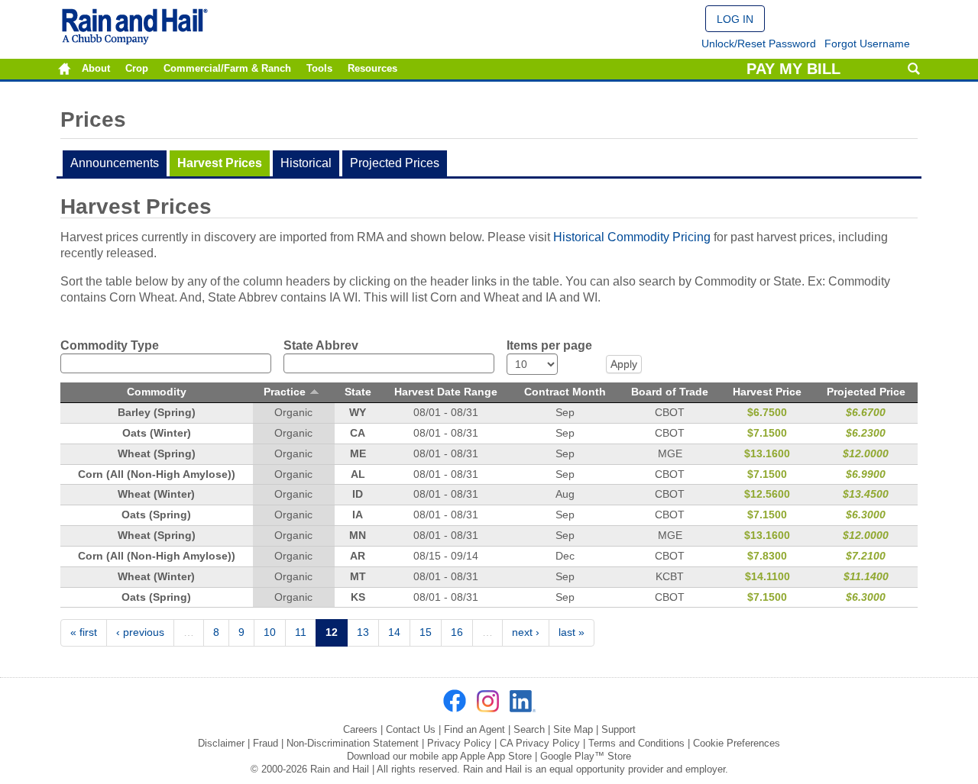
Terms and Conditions (636, 743)
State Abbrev (320, 345)
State (358, 392)
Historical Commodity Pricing (632, 237)
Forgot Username (867, 43)
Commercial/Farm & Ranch (227, 68)
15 (425, 632)
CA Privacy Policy (540, 743)
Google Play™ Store (585, 756)
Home (64, 69)
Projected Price (866, 392)
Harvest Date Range (445, 392)
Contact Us (411, 729)
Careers (360, 729)
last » (572, 632)
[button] (735, 18)
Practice (285, 392)
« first (83, 632)
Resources (372, 68)
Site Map (573, 729)
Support (618, 729)
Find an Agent (474, 729)
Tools (319, 68)
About (96, 68)
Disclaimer (221, 743)
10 (270, 632)
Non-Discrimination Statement (353, 743)
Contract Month (565, 392)
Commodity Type (109, 345)
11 (300, 632)
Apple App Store (496, 756)
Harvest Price (767, 392)
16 (457, 632)
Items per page (549, 345)
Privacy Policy (459, 743)
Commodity (156, 392)
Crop (136, 68)
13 (363, 632)
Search (913, 69)
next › (525, 632)
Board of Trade (669, 392)
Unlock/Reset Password (758, 43)
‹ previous (140, 632)
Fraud (265, 743)
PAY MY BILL (793, 68)
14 (394, 632)
